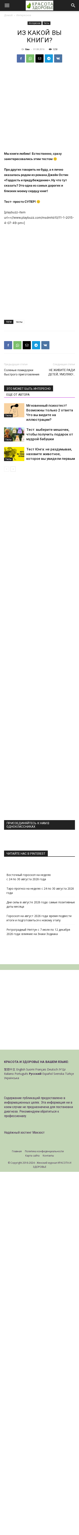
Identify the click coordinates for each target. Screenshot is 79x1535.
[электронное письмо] (39, 58)
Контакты (48, 1155)
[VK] (58, 58)
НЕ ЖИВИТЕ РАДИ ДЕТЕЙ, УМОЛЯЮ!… (61, 372)
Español (47, 1074)
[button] (6, 5)
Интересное (23, 15)
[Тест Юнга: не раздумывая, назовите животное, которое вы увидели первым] (14, 454)
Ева (27, 49)
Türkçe (69, 1074)
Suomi (30, 1069)
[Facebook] (21, 58)
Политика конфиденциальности (44, 1151)
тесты (19, 321)
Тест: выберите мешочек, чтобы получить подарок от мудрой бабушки (49, 434)
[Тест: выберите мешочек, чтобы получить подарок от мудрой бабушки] (14, 434)
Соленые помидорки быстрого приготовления (21, 372)
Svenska (58, 1074)
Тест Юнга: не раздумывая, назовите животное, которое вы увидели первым (50, 454)
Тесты (46, 23)
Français (40, 1069)
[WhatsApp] (30, 58)
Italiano (9, 1074)
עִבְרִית (62, 1069)
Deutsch (52, 1069)
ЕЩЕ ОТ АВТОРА (18, 394)
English (20, 1069)
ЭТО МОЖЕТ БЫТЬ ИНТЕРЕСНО (28, 389)
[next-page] (13, 469)
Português (21, 1074)
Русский (35, 1074)
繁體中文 (9, 1069)
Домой (8, 15)
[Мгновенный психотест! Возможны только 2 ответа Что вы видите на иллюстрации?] (14, 410)
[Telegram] (49, 58)
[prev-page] (6, 469)
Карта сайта (32, 1155)
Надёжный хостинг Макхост (24, 1132)
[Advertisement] (39, 109)
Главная (17, 1151)
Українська (11, 1078)
